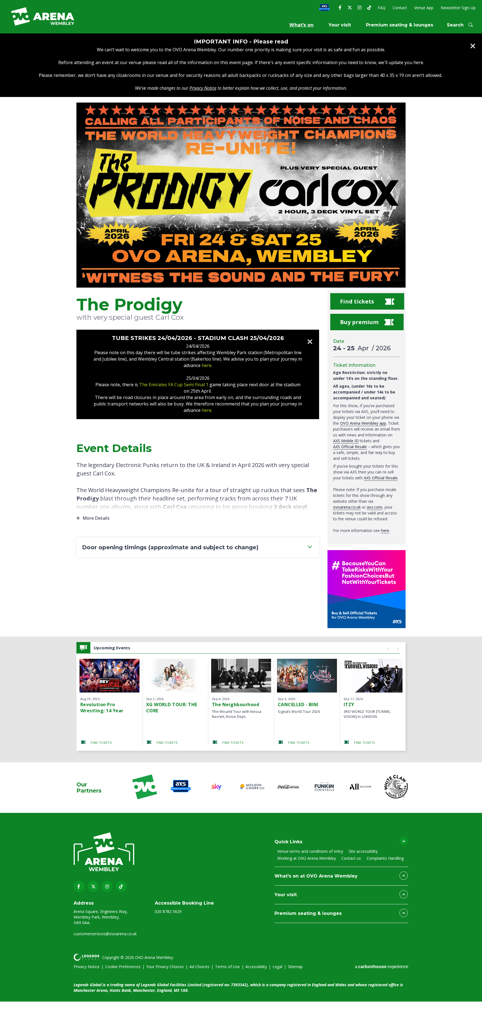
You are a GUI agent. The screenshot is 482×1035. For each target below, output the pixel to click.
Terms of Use (227, 966)
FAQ (381, 7)
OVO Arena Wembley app (363, 423)
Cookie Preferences (123, 966)
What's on (301, 25)
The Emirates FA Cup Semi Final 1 (174, 385)
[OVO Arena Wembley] (42, 16)
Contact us (351, 858)
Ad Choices (199, 966)
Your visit (340, 25)
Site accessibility (363, 851)
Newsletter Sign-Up (458, 7)
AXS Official (324, 8)
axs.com (374, 507)
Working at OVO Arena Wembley (306, 858)
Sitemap (295, 966)
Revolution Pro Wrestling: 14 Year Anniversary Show (102, 707)
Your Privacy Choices (165, 966)
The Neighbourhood (235, 704)
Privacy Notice (87, 966)
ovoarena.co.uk (347, 507)
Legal (277, 966)
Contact (400, 7)
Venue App (423, 7)
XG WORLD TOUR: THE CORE (171, 707)
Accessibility (256, 966)
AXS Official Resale (350, 446)
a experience (381, 966)
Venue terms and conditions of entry (310, 851)
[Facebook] (340, 7)
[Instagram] (359, 7)
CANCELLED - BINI (298, 704)
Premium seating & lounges (399, 25)
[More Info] (109, 676)
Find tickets (357, 301)
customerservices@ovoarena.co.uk (105, 933)
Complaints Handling (385, 858)
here (385, 530)
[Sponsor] (144, 787)
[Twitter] (350, 7)
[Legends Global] (86, 957)
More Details (96, 518)
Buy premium (359, 322)
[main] (241, 397)
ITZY (349, 704)
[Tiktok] (369, 7)
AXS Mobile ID (346, 440)
